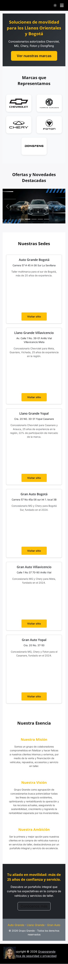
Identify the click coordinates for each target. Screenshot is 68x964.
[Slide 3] (34, 219)
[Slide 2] (27, 219)
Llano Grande (35, 925)
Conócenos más (34, 906)
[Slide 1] (21, 219)
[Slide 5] (46, 219)
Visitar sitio (34, 316)
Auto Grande (16, 925)
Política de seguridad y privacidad (34, 956)
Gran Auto (53, 925)
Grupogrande (46, 951)
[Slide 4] (40, 219)
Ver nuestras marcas (34, 56)
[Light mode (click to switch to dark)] (55, 5)
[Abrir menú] (61, 5)
